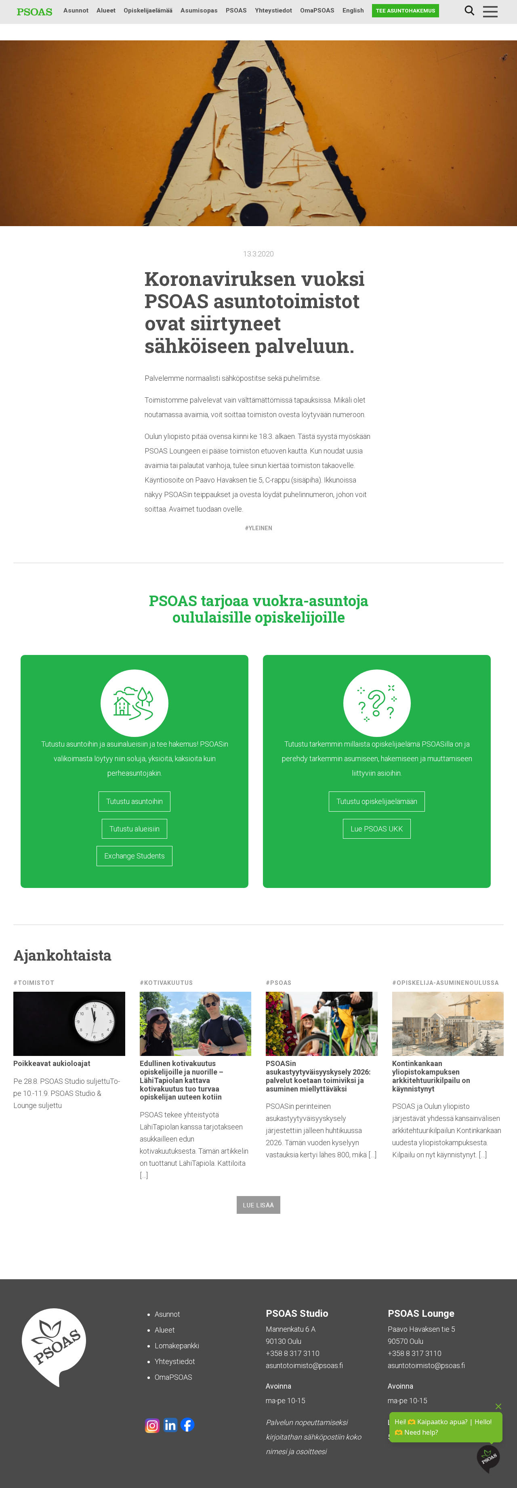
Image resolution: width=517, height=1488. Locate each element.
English (353, 10)
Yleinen (260, 528)
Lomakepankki (177, 1345)
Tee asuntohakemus (405, 10)
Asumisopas (199, 10)
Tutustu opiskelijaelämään (376, 801)
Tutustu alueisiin (134, 829)
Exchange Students (134, 856)
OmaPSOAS (317, 10)
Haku (469, 10)
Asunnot (75, 10)
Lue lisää (258, 1205)
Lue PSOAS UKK (377, 829)
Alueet (106, 10)
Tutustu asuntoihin (134, 801)
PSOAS (236, 10)
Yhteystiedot (273, 10)
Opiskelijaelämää (148, 10)
